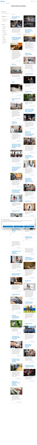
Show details (31, 224)
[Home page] (3, 1)
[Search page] (34, 1)
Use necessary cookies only (7, 226)
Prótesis (4, 3)
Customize (18, 226)
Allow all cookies (29, 226)
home (1, 3)
